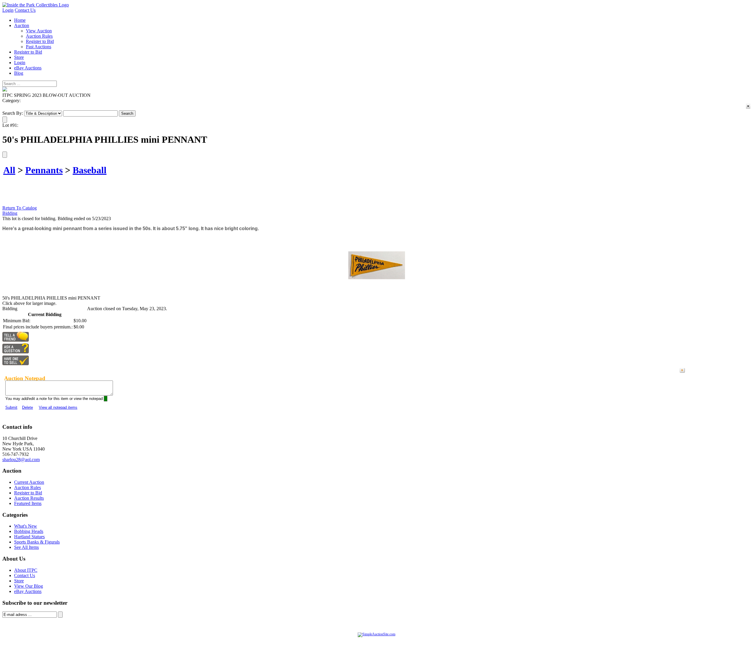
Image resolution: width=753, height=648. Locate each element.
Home (20, 20)
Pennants (44, 170)
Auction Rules (39, 36)
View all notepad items (58, 407)
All (9, 170)
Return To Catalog (19, 207)
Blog (18, 73)
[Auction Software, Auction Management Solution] (376, 634)
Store (19, 57)
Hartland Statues (29, 536)
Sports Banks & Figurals (37, 541)
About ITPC (25, 570)
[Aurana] (35, 4)
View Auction (39, 30)
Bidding (9, 213)
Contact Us (25, 10)
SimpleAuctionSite (388, 640)
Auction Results (29, 498)
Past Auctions (38, 46)
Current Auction (29, 482)
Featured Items (27, 503)
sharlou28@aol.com (21, 459)
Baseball (89, 170)
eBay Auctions (27, 67)
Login (8, 10)
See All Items (26, 547)
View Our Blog (28, 586)
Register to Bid (40, 41)
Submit (11, 407)
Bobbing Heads (28, 531)
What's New (25, 526)
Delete (27, 407)
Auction (21, 25)
